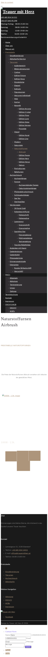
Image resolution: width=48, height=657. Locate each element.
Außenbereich (19, 66)
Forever (17, 182)
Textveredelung (25, 241)
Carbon (17, 72)
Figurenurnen (19, 92)
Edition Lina (23, 139)
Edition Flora (24, 115)
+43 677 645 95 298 (9, 21)
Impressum (9, 301)
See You (17, 198)
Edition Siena (24, 122)
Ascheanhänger (20, 178)
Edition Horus (24, 162)
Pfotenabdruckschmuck (23, 192)
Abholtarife (10, 582)
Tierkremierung (16, 285)
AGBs (7, 603)
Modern (17, 142)
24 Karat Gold (20, 208)
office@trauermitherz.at (20, 553)
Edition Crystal (25, 112)
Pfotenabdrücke (16, 258)
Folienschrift (24, 215)
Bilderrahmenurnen (22, 69)
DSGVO (13, 308)
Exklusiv (17, 89)
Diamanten (14, 265)
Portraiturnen (19, 168)
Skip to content (7, 2)
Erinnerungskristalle (18, 261)
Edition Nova (19, 79)
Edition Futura (20, 75)
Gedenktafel (15, 255)
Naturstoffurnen (20, 149)
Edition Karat (24, 135)
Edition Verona (24, 125)
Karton (17, 102)
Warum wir (9, 49)
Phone (7, 650)
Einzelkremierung (17, 56)
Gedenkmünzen (16, 251)
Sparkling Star (19, 231)
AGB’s (12, 311)
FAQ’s (7, 275)
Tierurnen (14, 62)
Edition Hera (24, 158)
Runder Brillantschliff (22, 268)
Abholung (14, 281)
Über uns (9, 46)
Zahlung (13, 291)
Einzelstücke (19, 82)
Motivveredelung (25, 238)
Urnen (12, 288)
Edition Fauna (24, 155)
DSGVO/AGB (10, 305)
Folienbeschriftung (21, 212)
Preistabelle (10, 52)
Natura (21, 165)
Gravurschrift (24, 225)
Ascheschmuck (16, 175)
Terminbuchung (11, 295)
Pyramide (22, 129)
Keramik (17, 105)
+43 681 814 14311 (20, 550)
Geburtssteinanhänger (28, 188)
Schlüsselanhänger (21, 195)
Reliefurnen (18, 172)
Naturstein (18, 145)
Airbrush (22, 152)
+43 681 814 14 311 (9, 17)
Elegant (17, 85)
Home (7, 42)
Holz (16, 99)
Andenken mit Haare (18, 248)
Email (7, 653)
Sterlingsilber (19, 202)
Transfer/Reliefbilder (22, 245)
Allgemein (14, 278)
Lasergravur (19, 222)
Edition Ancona (25, 109)
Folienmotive (24, 218)
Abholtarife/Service (18, 59)
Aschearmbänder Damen (28, 185)
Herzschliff (18, 271)
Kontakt (8, 298)
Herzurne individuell (22, 95)
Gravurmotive (24, 228)
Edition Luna (24, 119)
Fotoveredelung (25, 235)
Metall (16, 132)
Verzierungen (15, 205)
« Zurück (4, 392)
